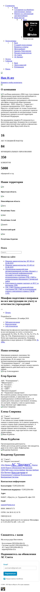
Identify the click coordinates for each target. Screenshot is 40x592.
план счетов (14, 470)
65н (2, 472)
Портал (35, 465)
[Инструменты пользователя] (2, 309)
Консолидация (10, 324)
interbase (35, 470)
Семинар (16, 475)
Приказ (8, 465)
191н (3, 465)
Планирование (6, 475)
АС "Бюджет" (21, 464)
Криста (8, 468)
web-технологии (11, 326)
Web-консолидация (12, 322)
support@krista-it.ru (8, 505)
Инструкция (27, 468)
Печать (8, 313)
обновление (17, 468)
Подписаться (10, 573)
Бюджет (7, 472)
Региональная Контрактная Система (16, 476)
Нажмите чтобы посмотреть (11, 82)
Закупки (29, 470)
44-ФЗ (3, 468)
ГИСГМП (5, 470)
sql (27, 472)
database (22, 470)
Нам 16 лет (7, 77)
